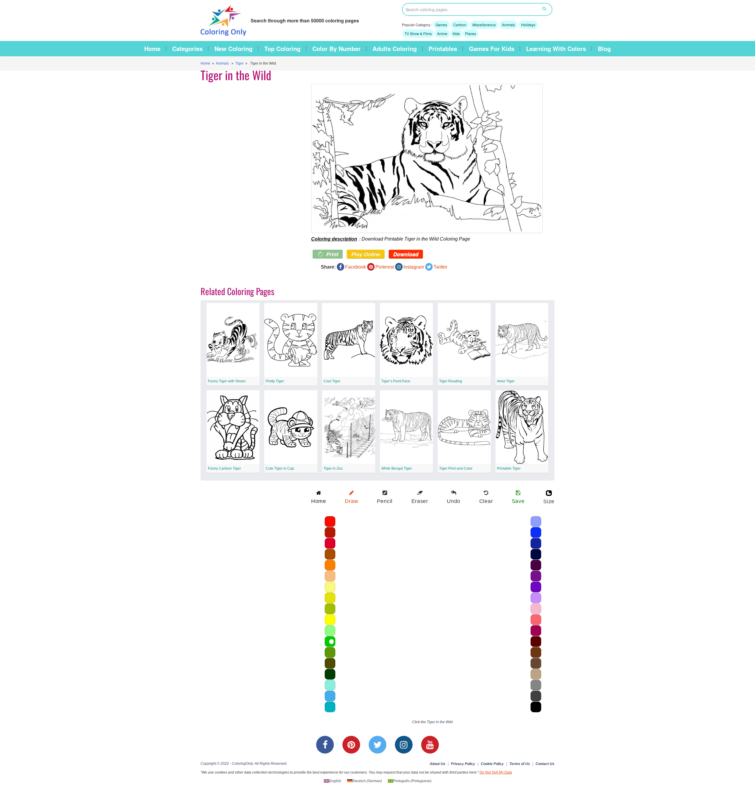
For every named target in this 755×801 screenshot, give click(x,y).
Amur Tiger (506, 381)
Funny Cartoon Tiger (224, 468)
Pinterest (384, 266)
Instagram (413, 266)
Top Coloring (282, 49)
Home (152, 49)
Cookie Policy (492, 764)
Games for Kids (491, 49)
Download (405, 254)
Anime (442, 33)
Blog (604, 49)
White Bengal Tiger (396, 468)
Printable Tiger (509, 468)
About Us (437, 764)
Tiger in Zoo (333, 468)
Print (331, 254)
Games (441, 24)
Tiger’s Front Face (395, 381)
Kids (456, 33)
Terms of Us (519, 764)
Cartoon (459, 24)
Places (470, 33)
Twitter (440, 266)
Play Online (365, 254)
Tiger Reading (450, 381)
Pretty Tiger (275, 381)
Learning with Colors (556, 49)
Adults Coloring (394, 49)
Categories (187, 49)
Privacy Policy (463, 764)
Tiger (239, 63)
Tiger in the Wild (440, 722)
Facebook (355, 266)
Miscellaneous (484, 24)
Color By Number (336, 49)
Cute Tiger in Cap (280, 468)
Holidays (528, 24)
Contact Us (545, 764)
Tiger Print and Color (455, 468)
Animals (508, 24)
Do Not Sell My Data (496, 772)
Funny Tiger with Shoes (227, 381)
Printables (443, 49)
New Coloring (233, 49)
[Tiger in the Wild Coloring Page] (427, 158)
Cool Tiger (332, 381)
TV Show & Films (418, 33)
